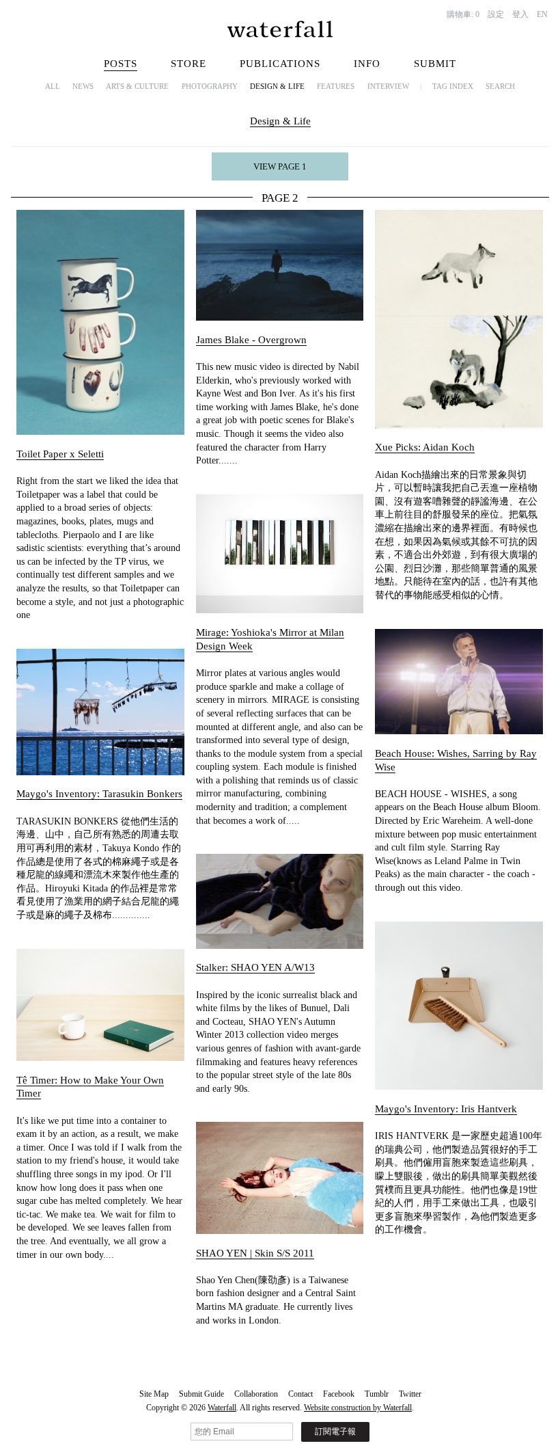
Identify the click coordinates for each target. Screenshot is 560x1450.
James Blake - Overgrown (251, 339)
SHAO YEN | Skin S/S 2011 (255, 1253)
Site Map (154, 1394)
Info (367, 63)
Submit (435, 63)
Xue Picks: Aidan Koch (425, 447)
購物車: (463, 14)
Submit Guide (201, 1394)
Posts (120, 63)
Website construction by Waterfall (358, 1407)
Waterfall (222, 1407)
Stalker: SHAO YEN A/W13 (255, 967)
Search (500, 86)
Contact (300, 1394)
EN (542, 14)
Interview (388, 86)
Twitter (410, 1394)
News (83, 86)
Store (188, 63)
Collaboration (256, 1394)
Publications (280, 63)
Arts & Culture (137, 86)
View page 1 (280, 166)
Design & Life (277, 86)
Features (335, 86)
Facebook (338, 1394)
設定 (496, 14)
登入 (520, 14)
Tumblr (377, 1394)
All (52, 86)
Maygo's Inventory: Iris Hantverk (446, 1108)
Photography (210, 86)
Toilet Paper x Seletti (60, 453)
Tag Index (452, 86)
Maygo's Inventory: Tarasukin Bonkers (99, 793)
